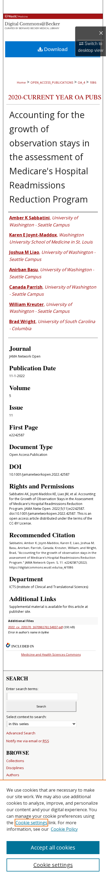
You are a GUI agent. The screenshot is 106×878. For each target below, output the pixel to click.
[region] (53, 829)
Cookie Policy (64, 829)
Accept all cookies (53, 847)
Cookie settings (31, 823)
